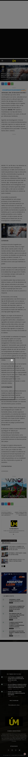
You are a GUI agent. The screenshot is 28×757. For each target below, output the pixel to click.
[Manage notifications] (25, 754)
